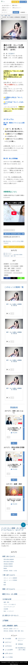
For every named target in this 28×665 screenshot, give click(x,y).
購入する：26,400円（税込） (13, 234)
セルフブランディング (9, 606)
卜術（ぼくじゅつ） (9, 575)
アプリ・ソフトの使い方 (10, 604)
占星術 (21, 266)
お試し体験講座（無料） (10, 626)
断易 (5, 584)
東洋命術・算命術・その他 (10, 570)
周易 (5, 582)
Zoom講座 (8, 638)
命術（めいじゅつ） (8, 253)
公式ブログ (8, 642)
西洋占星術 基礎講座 (9, 559)
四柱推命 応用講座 (8, 566)
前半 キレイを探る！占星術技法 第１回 (14, 304)
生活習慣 (12, 270)
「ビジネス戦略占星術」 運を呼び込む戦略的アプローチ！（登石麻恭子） (14, 429)
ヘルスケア (18, 268)
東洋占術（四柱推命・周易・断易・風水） (14, 631)
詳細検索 (22, 12)
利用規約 (20, 644)
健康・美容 (7, 15)
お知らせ (4, 10)
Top (2, 15)
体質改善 (6, 275)
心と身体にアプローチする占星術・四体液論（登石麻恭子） (14, 500)
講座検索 (16, 12)
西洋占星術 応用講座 (18, 254)
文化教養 (6, 609)
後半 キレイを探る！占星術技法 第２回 (14, 389)
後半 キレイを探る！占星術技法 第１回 (14, 332)
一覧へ (13, 443)
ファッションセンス (18, 272)
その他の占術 (6, 256)
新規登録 (14, 1)
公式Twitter (8, 646)
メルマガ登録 (9, 657)
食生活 (17, 270)
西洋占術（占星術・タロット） (11, 628)
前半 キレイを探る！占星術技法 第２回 (14, 361)
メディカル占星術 (14, 266)
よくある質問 (9, 649)
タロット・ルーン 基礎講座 (10, 578)
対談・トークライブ (8, 611)
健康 (9, 268)
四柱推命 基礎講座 (8, 564)
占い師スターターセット (10, 615)
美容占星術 (6, 266)
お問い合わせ (9, 653)
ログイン (22, 1)
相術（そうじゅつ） (9, 589)
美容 (5, 268)
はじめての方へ (5, 5)
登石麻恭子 (11, 53)
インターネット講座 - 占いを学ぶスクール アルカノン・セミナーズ (13, 529)
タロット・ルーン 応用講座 (10, 580)
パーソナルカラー (8, 272)
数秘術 (5, 568)
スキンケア (6, 270)
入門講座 (5, 620)
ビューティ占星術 (14, 263)
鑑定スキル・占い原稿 (9, 594)
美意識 (13, 268)
